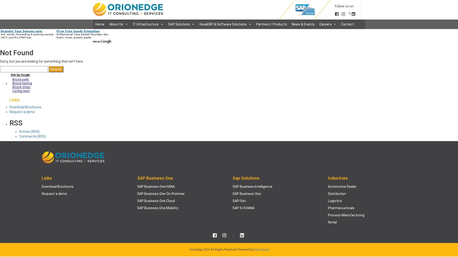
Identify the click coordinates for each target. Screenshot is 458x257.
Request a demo (22, 112)
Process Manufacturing (346, 215)
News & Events (303, 24)
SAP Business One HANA (156, 186)
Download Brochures (25, 107)
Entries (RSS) (29, 131)
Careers (325, 24)
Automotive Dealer (342, 186)
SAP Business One (247, 194)
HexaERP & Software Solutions (223, 24)
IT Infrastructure (146, 24)
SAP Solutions (179, 24)
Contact (347, 24)
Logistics (335, 201)
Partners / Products (271, 24)
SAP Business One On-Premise (161, 194)
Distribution (337, 194)
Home (99, 24)
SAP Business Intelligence (252, 186)
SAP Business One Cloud (156, 201)
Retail (332, 222)
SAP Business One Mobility (157, 208)
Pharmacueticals (341, 208)
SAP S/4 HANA (244, 208)
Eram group (261, 249)
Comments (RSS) (32, 136)
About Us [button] (116, 24)
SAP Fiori (239, 201)
